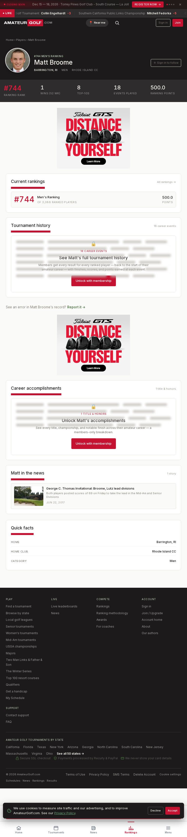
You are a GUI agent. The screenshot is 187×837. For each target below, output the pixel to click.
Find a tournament (18, 606)
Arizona (72, 747)
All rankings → (166, 182)
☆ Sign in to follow (165, 62)
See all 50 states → (70, 753)
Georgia (88, 747)
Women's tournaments (22, 633)
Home (10, 40)
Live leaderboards (64, 606)
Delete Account (144, 774)
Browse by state (17, 613)
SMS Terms (121, 774)
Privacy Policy (99, 774)
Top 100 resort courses (22, 678)
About (146, 626)
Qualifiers (13, 684)
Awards (101, 619)
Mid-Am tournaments (21, 640)
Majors (11, 653)
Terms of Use (75, 774)
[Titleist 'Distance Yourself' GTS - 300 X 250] (93, 138)
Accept (173, 810)
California (12, 747)
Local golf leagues (19, 619)
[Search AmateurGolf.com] (117, 23)
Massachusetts (17, 753)
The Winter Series (19, 671)
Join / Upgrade (152, 613)
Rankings (103, 606)
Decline (155, 810)
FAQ (9, 722)
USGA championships (21, 646)
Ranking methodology (112, 613)
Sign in (163, 22)
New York (57, 747)
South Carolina (132, 747)
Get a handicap (16, 691)
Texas (41, 747)
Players (21, 40)
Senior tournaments (20, 626)
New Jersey (154, 747)
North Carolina (107, 747)
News (55, 613)
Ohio (49, 753)
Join (178, 22)
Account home (152, 619)
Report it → (76, 307)
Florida (28, 747)
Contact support (17, 715)
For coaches (105, 626)
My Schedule (15, 698)
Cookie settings (170, 774)
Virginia (37, 753)
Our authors (150, 633)
